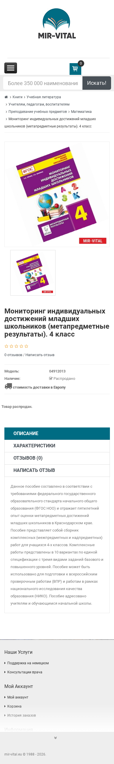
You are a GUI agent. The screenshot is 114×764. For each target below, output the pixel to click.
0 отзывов (13, 355)
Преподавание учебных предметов (37, 112)
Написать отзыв (39, 355)
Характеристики (34, 446)
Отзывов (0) (28, 458)
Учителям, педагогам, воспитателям (39, 104)
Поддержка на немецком (28, 663)
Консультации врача (24, 672)
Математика (81, 112)
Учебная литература (44, 97)
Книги (18, 97)
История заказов (21, 715)
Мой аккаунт (17, 697)
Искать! (96, 83)
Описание (25, 433)
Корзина (14, 706)
